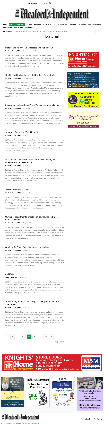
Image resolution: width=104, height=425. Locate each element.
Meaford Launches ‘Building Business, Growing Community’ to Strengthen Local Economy (45, 31)
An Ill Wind (10, 274)
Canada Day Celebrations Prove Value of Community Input (32, 105)
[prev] (97, 31)
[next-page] (51, 337)
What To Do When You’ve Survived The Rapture (27, 247)
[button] (50, 4)
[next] (101, 31)
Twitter (100, 419)
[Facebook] (80, 419)
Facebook (86, 419)
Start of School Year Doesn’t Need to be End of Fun (29, 47)
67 (23, 337)
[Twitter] (94, 419)
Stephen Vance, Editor (13, 51)
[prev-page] (7, 337)
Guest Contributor (12, 277)
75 (46, 337)
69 (35, 337)
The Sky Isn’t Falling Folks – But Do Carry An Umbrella (30, 75)
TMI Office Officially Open (17, 189)
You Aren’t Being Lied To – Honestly (22, 132)
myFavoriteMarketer (33, 423)
